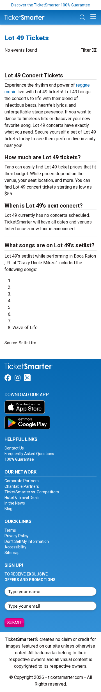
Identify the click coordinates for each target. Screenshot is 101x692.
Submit (14, 622)
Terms (10, 530)
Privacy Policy (16, 536)
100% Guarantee (19, 459)
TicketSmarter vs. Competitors (31, 492)
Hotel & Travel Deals (22, 497)
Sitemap (12, 552)
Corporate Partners (21, 481)
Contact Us (14, 448)
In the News (14, 503)
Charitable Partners (21, 486)
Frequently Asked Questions (29, 453)
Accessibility (15, 547)
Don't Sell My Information (26, 541)
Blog (8, 508)
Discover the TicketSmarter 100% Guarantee (50, 5)
